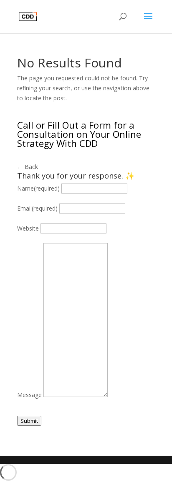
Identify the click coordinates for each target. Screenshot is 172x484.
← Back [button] (27, 167)
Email (37, 208)
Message (29, 395)
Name (38, 188)
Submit (29, 420)
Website (28, 228)
